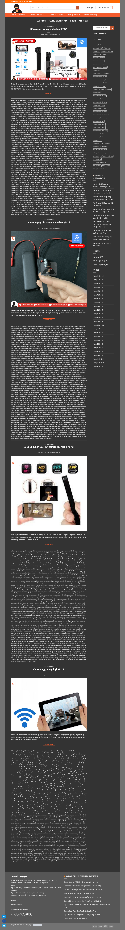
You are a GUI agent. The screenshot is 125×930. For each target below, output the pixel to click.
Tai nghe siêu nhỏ (65, 212)
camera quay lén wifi (39, 162)
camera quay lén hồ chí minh (78, 146)
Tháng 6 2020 (97, 325)
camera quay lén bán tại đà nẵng (48, 136)
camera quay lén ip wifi (41, 372)
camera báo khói (78, 102)
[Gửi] (77, 7)
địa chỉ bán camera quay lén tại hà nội (59, 182)
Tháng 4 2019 (97, 344)
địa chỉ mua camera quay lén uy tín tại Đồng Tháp (70, 416)
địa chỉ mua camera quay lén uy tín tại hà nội (60, 194)
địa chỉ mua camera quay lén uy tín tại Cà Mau (43, 190)
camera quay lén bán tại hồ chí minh (24, 138)
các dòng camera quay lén (38, 102)
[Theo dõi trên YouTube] (30, 914)
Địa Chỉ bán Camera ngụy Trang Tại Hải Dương (55, 174)
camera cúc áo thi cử (57, 104)
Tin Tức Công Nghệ (90, 15)
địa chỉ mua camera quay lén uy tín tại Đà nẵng (73, 414)
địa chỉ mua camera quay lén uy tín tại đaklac (40, 192)
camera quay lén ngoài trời (45, 152)
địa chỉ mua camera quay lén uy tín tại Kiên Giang (59, 196)
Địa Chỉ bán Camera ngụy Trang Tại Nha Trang (38, 825)
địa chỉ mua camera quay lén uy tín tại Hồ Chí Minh (33, 196)
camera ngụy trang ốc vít (22, 130)
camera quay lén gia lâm (58, 144)
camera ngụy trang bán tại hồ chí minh (37, 118)
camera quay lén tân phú (49, 160)
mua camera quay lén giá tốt (76, 208)
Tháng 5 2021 (97, 306)
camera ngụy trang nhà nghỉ (37, 128)
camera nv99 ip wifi (31, 585)
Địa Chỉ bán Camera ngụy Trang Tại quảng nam (67, 178)
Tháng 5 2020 (97, 329)
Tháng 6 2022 (97, 280)
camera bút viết (23, 104)
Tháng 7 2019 (97, 336)
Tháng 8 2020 (97, 317)
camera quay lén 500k (31, 360)
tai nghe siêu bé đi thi (55, 212)
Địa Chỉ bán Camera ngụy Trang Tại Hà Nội (32, 174)
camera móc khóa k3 (57, 116)
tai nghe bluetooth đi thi (71, 210)
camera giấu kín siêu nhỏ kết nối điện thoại (37, 110)
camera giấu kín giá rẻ (16, 106)
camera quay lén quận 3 (62, 156)
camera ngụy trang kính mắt (64, 126)
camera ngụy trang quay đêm (36, 130)
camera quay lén (50, 134)
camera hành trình (37, 112)
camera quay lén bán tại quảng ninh (42, 138)
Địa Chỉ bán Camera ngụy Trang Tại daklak (37, 819)
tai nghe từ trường (74, 212)
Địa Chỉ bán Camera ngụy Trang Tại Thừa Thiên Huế (37, 182)
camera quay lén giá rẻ (70, 144)
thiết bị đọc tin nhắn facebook (40, 214)
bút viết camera (28, 102)
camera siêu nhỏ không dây (53, 164)
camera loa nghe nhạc (49, 763)
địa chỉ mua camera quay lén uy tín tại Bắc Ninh (65, 186)
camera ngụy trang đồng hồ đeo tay (27, 124)
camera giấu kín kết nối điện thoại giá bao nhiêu (63, 106)
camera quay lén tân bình (36, 160)
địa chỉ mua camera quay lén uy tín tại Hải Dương (65, 418)
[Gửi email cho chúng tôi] (23, 914)
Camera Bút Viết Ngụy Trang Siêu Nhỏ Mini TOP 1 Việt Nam (103, 210)
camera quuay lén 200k (66, 162)
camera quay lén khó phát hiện (18, 150)
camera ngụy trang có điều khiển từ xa (39, 120)
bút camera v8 (20, 102)
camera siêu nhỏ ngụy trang (67, 164)
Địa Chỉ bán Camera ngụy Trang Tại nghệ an (73, 176)
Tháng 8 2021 (97, 299)
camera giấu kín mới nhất (68, 108)
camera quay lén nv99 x (57, 154)
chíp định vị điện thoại (16, 166)
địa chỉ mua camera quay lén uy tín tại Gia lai (37, 194)
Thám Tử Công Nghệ (26, 925)
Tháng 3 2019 (97, 348)
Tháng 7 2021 (97, 302)
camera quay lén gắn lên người (30, 144)
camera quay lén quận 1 (25, 156)
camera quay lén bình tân (34, 140)
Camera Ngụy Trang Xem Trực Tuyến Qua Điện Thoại (102, 232)
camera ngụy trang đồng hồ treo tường (46, 124)
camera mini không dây (66, 114)
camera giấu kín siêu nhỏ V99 (55, 110)
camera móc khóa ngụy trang (23, 567)
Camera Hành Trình (56, 15)
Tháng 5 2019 (97, 340)
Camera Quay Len (55, 35)
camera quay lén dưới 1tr (37, 142)
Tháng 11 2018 (97, 363)
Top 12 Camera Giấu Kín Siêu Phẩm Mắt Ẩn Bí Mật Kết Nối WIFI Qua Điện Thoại (102, 224)
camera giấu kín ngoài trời (22, 334)
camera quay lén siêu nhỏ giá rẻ (33, 158)
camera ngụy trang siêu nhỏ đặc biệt (44, 356)
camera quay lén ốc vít (44, 380)
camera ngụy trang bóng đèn (32, 344)
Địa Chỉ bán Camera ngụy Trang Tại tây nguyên (64, 180)
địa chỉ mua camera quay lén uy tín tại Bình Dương (41, 188)
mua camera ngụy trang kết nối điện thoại (57, 208)
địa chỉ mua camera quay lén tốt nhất (44, 184)
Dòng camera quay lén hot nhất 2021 (48, 29)
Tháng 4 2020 (97, 333)
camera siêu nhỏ (24, 164)
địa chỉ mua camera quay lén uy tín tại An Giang (65, 184)
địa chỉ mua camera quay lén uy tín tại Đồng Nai (63, 192)
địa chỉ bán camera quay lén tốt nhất (25, 184)
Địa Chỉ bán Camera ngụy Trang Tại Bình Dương (62, 392)
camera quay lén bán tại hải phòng (31, 362)
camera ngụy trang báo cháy (54, 118)
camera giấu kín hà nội (28, 106)
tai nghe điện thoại (80, 434)
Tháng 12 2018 (97, 359)
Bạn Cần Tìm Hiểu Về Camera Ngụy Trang (82, 876)
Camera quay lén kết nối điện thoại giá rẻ (49, 222)
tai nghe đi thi (80, 210)
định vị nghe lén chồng (75, 430)
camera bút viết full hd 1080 (34, 104)
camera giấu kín (67, 104)
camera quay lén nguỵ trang (59, 152)
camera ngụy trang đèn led (44, 122)
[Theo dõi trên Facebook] (13, 914)
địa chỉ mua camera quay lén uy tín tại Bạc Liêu (41, 186)
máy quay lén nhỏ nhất (31, 208)
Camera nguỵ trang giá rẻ (62, 124)
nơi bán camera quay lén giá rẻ (56, 210)
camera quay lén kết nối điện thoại (61, 148)
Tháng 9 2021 (97, 295)
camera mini (40, 338)
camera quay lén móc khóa (77, 150)
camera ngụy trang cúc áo (75, 120)
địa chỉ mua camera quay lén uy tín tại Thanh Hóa (68, 428)
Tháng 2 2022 (97, 287)
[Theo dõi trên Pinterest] (27, 914)
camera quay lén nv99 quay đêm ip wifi (57, 378)
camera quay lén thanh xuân (59, 386)
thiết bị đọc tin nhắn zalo (54, 214)
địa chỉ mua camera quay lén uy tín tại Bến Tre (73, 410)
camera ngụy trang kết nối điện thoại (102, 73)
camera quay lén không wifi (49, 150)
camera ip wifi (19, 763)
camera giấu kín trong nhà (41, 336)
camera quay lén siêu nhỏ (61, 382)
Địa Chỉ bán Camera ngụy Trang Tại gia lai (70, 396)
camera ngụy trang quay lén (50, 130)
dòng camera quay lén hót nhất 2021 (46, 166)
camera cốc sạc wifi (47, 104)
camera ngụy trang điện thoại (72, 122)
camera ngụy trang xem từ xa (18, 134)
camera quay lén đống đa (50, 142)
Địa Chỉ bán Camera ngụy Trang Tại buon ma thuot (50, 170)
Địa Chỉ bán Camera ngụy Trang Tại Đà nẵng (41, 172)
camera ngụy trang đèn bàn (30, 122)
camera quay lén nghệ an (32, 152)
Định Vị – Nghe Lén (74, 15)
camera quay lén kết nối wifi (77, 148)
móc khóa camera (42, 208)
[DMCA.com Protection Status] (37, 925)
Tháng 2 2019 (97, 352)
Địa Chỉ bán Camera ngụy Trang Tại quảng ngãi (33, 827)
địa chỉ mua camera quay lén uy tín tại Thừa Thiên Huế (32, 206)
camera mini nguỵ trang (78, 114)
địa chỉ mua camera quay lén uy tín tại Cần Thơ (67, 190)
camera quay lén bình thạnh (47, 140)
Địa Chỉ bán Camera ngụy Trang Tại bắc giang (29, 168)
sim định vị (96, 156)
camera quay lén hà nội (50, 146)
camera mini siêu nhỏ (16, 116)
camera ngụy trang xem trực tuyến (75, 132)
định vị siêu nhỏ (106, 165)
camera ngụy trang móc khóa (79, 126)
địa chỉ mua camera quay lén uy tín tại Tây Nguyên (56, 204)
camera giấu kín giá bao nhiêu (79, 104)
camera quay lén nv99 (45, 154)
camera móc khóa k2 (46, 116)
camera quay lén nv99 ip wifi (40, 378)
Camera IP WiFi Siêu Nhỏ (37, 15)
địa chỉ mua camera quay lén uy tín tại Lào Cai (67, 420)
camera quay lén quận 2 (50, 156)
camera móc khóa (35, 116)
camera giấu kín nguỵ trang (36, 759)
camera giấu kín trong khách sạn (71, 110)
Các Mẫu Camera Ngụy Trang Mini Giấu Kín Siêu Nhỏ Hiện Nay (103, 198)
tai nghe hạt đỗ (35, 212)
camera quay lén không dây (100, 111)
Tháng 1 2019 (97, 355)
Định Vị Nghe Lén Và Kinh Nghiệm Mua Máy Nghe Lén (101, 185)
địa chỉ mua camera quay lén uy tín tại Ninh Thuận (59, 200)
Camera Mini (97, 257)
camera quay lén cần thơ (61, 140)
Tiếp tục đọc (49, 93)
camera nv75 (42, 134)
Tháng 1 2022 (97, 291)
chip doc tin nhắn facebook (100, 149)
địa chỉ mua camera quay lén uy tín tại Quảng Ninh (59, 202)
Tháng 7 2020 (97, 321)
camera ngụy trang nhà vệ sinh (65, 128)
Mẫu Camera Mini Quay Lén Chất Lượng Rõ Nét (103, 204)
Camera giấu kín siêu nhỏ (20, 110)
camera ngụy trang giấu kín (24, 350)
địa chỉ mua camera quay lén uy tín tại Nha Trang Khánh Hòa (58, 198)
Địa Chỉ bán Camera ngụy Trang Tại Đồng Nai (64, 172)
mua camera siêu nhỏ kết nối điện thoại (39, 210)
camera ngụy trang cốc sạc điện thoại (59, 120)
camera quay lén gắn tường (44, 144)
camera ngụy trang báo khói (68, 118)
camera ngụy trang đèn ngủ (57, 122)
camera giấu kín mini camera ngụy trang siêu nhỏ (49, 108)
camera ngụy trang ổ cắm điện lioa (45, 354)
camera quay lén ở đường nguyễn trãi (72, 154)
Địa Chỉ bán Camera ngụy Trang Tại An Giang (68, 390)
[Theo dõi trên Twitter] (20, 914)
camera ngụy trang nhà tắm (51, 128)
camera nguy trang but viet (22, 120)
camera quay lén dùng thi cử (24, 142)
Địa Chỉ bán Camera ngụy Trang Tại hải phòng (61, 398)
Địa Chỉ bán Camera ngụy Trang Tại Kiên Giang (50, 176)
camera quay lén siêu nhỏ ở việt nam (73, 158)
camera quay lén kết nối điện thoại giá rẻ (75, 372)
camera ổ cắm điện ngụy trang (47, 785)
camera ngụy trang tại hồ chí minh (38, 132)
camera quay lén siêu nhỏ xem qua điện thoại (63, 384)
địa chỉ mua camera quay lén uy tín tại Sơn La (32, 204)
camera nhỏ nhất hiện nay (32, 134)
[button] (89, 7)
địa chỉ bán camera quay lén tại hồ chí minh (65, 406)
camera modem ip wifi (47, 567)
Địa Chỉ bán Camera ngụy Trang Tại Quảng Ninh (40, 180)
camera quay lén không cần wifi (34, 150)
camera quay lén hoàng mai (45, 148)
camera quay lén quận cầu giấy (76, 156)
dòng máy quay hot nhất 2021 (63, 166)
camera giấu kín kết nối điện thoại (42, 106)
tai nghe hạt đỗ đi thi (44, 212)
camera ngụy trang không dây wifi (49, 126)
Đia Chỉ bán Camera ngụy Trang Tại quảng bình (43, 178)
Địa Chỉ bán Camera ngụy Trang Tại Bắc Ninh (52, 168)
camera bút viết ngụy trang (60, 553)
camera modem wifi (52, 767)
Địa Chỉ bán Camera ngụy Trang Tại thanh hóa (72, 404)
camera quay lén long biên (63, 150)
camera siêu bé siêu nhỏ (33, 388)
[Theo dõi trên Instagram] (16, 914)
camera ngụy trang (78, 116)
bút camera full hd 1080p (70, 100)
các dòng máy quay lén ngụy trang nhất (55, 102)
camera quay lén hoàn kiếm (31, 148)
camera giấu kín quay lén (36, 334)
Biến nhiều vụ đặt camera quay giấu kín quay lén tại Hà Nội (102, 191)
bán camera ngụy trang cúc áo (42, 100)
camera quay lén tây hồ (61, 160)
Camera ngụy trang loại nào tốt (49, 669)
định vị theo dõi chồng (98, 169)
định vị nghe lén (79, 206)
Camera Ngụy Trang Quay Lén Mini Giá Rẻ (102, 244)
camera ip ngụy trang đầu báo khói (51, 112)
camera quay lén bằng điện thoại (19, 140)
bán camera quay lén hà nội (57, 100)
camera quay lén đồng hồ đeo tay (65, 142)
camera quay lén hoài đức (17, 148)
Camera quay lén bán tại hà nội (64, 136)
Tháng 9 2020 (97, 314)
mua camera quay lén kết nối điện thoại (68, 432)
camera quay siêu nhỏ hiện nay (52, 162)
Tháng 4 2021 (97, 310)
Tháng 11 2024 (97, 276)
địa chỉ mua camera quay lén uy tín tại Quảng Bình (70, 424)
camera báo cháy (70, 102)
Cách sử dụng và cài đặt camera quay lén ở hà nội (49, 446)
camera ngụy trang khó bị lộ (33, 126)
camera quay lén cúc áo (35, 366)
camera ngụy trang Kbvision (76, 124)
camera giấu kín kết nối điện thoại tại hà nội (27, 332)
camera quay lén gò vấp (25, 146)
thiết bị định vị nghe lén (77, 436)
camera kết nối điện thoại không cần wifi (70, 112)
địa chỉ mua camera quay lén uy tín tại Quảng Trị (70, 426)
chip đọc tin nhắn (97, 153)
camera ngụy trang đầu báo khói (38, 346)
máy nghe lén (22, 208)
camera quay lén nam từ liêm (18, 152)
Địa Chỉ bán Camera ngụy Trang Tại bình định (26, 170)
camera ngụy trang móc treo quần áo (20, 128)
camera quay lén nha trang (73, 152)
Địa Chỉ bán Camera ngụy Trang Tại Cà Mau (73, 170)
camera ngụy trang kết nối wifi (18, 126)
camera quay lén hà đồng (38, 146)
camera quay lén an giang (20, 136)
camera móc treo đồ (68, 116)
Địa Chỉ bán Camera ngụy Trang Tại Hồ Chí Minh (26, 176)
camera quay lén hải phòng (63, 146)
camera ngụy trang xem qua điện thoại (57, 132)
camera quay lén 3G (71, 134)
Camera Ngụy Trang (18, 15)
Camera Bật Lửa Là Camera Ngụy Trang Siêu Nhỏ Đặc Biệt (103, 217)
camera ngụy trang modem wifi (18, 779)
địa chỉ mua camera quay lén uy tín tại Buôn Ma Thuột (28, 837)
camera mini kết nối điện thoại (31, 114)
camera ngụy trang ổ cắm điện (58, 579)
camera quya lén (76, 162)
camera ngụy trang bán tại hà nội (19, 118)
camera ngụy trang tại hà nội (23, 132)
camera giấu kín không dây (30, 108)
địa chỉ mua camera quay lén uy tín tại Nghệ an (31, 198)
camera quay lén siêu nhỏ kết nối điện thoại (52, 158)
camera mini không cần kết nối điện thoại (49, 114)
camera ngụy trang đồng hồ (35, 348)
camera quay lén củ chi (73, 140)
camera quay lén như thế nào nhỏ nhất (30, 154)
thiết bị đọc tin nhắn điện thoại (24, 214)
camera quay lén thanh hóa (74, 160)
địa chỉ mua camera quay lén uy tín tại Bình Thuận (66, 188)
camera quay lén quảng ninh (18, 158)
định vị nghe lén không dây (99, 162)
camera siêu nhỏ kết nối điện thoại (37, 164)
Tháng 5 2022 (97, 284)
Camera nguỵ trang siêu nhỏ (64, 130)
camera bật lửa (15, 104)
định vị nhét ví (96, 165)
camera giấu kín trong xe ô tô (25, 112)
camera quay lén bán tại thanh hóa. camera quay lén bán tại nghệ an (67, 138)
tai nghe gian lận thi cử (25, 212)
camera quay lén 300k (60, 134)
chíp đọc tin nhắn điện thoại (30, 166)
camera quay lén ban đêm (33, 136)
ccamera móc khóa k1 (80, 164)
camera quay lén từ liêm (27, 162)
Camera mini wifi (26, 116)
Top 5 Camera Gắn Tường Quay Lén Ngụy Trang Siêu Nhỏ (102, 238)
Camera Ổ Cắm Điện (34, 785)
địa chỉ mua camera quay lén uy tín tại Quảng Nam (34, 202)
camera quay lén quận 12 (37, 156)
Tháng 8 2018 (97, 367)
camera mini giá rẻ (18, 114)
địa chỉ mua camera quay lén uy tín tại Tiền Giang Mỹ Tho (60, 206)
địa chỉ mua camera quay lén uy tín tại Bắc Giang (30, 833)
